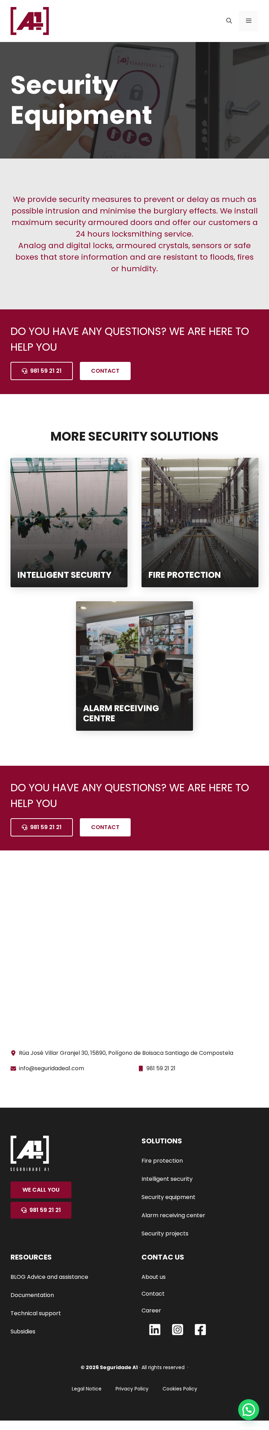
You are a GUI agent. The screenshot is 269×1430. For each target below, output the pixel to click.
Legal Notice (87, 1388)
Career (151, 1310)
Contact (105, 371)
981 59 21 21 (160, 1068)
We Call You (41, 1190)
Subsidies (23, 1331)
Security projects (165, 1233)
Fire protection (162, 1161)
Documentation (32, 1295)
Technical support (36, 1313)
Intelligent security (167, 1179)
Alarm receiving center (173, 1215)
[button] (229, 20)
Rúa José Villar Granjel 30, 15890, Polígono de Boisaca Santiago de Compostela (126, 1053)
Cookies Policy (180, 1388)
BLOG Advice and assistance (49, 1277)
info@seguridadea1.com (51, 1068)
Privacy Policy (132, 1388)
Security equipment (168, 1197)
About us (154, 1277)
